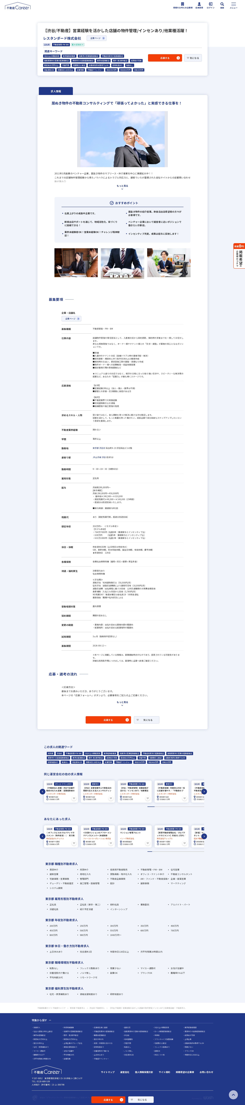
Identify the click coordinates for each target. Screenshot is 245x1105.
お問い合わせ (206, 1072)
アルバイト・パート (180, 904)
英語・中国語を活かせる (103, 1043)
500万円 (84, 930)
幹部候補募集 (69, 1027)
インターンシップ (118, 909)
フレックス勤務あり (90, 968)
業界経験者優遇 (69, 56)
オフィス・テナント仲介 (152, 874)
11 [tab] (197, 851)
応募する (165, 58)
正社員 (53, 904)
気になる (194, 58)
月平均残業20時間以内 (151, 951)
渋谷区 (102, 448)
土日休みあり (56, 951)
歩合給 (126, 1035)
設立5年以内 (98, 1039)
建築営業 (54, 874)
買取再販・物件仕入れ (121, 874)
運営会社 (124, 1072)
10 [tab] (192, 851)
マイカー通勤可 (148, 968)
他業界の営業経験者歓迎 (88, 56)
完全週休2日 (49, 70)
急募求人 (36, 1027)
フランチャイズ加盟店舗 (163, 1039)
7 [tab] (193, 806)
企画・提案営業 (178, 878)
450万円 (53, 930)
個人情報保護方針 (144, 1072)
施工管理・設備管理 (90, 883)
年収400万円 (125, 70)
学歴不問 (65, 65)
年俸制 (157, 1035)
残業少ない (115, 968)
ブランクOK (146, 972)
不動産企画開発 (117, 878)
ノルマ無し (85, 972)
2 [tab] (158, 806)
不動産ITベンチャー (95, 70)
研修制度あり (117, 65)
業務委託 (145, 904)
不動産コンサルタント (181, 874)
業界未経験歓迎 (103, 60)
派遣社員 (54, 909)
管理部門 (84, 878)
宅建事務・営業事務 (59, 878)
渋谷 (104, 457)
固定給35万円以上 (71, 1039)
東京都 (96, 448)
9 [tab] (187, 851)
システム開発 (56, 887)
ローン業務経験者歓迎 (162, 1031)
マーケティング (178, 883)
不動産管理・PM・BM (73, 753)
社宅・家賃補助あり (59, 994)
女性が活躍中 (177, 968)
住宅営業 (175, 869)
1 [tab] (151, 806)
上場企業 (188, 1039)
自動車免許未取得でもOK (99, 65)
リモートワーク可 (88, 977)
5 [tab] (179, 806)
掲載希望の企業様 (185, 1072)
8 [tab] (200, 806)
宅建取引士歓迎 (79, 65)
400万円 (175, 925)
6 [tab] (186, 806)
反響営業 (80, 70)
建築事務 (145, 883)
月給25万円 (138, 70)
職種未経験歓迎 (100, 1035)
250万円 (84, 925)
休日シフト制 (159, 1054)
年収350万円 (111, 70)
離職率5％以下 (178, 972)
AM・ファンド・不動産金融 (154, 878)
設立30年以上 (38, 1043)
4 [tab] (172, 806)
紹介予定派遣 (86, 909)
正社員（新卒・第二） (91, 904)
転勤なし (129, 65)
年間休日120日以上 (65, 70)
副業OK (114, 972)
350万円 (144, 925)
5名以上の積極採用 (51, 56)
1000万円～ (115, 934)
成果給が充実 (136, 60)
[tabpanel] (61, 791)
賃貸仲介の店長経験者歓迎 (82, 60)
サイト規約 (164, 1072)
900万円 (84, 934)
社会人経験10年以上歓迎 (42, 1031)
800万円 (53, 934)
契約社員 (114, 904)
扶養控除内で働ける (59, 972)
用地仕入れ (85, 874)
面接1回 (127, 1027)
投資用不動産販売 (118, 869)
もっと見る (122, 185)
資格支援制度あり (88, 994)
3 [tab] (165, 806)
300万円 (114, 925)
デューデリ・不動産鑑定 (61, 883)
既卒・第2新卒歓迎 (120, 60)
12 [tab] (201, 851)
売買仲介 (84, 869)
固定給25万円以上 (51, 65)
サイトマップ (108, 1072)
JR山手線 (97, 457)
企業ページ (95, 38)
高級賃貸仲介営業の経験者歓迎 (56, 60)
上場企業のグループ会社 (73, 1043)
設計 (112, 883)
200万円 (53, 925)
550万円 (114, 930)
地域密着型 (128, 1039)
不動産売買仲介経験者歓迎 (112, 56)
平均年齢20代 (56, 977)
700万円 (175, 930)
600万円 (144, 930)
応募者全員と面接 (100, 1027)
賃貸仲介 (54, 869)
